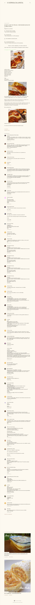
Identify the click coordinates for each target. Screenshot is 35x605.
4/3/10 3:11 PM (9, 493)
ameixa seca (9, 151)
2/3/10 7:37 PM (9, 464)
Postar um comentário (8, 514)
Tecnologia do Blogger (18, 600)
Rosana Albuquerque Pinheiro (12, 476)
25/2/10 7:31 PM (9, 424)
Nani (8, 508)
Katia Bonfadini (9, 167)
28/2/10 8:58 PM (9, 446)
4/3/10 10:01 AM (9, 482)
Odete (8, 190)
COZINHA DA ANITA (15, 3)
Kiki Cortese (9, 362)
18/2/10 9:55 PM (9, 327)
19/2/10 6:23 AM (9, 333)
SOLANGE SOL (9, 245)
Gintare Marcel (20, 602)
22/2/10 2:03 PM (9, 374)
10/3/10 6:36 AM (9, 506)
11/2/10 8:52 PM (9, 229)
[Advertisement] (19, 14)
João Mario (9, 181)
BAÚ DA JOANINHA (10, 467)
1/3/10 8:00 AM (9, 456)
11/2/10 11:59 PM (9, 236)
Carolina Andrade (9, 336)
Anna (8, 440)
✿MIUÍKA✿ (9, 368)
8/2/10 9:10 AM (9, 154)
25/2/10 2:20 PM (9, 416)
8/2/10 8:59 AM (9, 148)
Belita (8, 343)
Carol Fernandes (9, 143)
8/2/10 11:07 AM (9, 178)
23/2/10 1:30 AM (9, 393)
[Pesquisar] (30, 2)
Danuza (8, 296)
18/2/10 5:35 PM (9, 316)
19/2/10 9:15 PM (9, 345)
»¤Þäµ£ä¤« (9, 174)
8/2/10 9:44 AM (9, 159)
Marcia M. (8, 238)
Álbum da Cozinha (10, 458)
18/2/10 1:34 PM (9, 288)
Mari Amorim (9, 223)
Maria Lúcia (9, 197)
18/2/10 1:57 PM (9, 302)
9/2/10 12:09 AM (9, 194)
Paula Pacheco (9, 410)
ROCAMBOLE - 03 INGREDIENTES (12, 593)
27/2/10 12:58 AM (9, 437)
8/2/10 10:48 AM (9, 171)
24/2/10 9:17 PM (9, 408)
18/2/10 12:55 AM (9, 253)
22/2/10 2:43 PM (9, 380)
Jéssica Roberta (9, 206)
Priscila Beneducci (10, 448)
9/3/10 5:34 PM (9, 500)
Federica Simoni (9, 157)
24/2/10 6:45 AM (9, 399)
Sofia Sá (8, 213)
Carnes (8, 130)
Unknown (8, 291)
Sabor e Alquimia (9, 419)
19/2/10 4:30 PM (9, 340)
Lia (7, 319)
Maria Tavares (9, 402)
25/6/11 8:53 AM (9, 512)
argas (8, 162)
